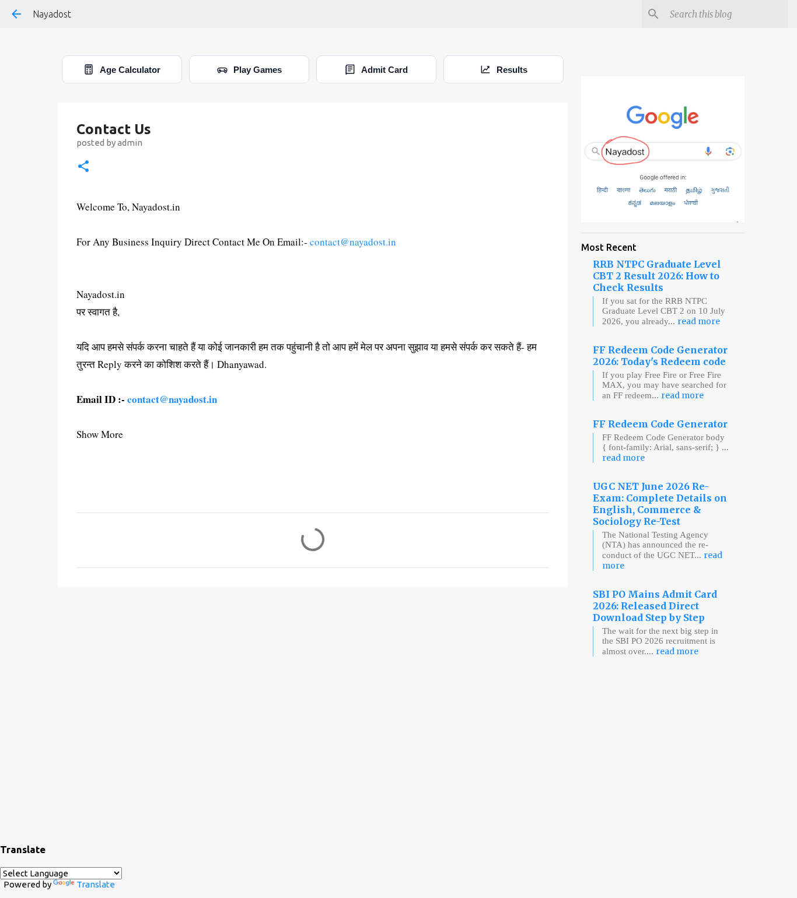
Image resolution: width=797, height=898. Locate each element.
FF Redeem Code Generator (660, 424)
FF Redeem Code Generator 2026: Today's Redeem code (660, 355)
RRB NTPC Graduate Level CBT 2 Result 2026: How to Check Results (657, 275)
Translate (95, 884)
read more (698, 321)
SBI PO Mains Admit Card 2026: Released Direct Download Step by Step (655, 605)
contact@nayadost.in (353, 241)
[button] (83, 167)
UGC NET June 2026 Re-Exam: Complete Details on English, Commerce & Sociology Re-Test (660, 503)
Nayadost (52, 14)
